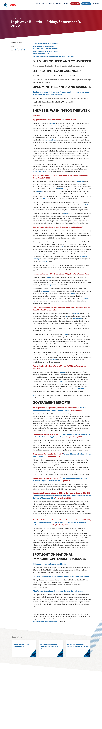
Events (58, 4)
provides (60, 242)
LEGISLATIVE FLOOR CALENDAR (43, 46)
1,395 (66, 334)
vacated (44, 261)
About (65, 4)
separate (49, 140)
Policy (44, 4)
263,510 (60, 189)
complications (86, 205)
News (51, 4)
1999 (61, 246)
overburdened (45, 291)
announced (80, 181)
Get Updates (75, 3)
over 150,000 (79, 389)
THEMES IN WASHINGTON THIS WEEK (45, 51)
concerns (54, 359)
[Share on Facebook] (12, 49)
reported (52, 285)
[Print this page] (25, 49)
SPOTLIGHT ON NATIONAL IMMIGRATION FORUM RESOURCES (53, 56)
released (53, 123)
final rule (81, 231)
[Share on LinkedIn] (18, 49)
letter (54, 140)
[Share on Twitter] (15, 49)
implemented (77, 318)
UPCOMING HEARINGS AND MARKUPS (45, 49)
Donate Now (86, 3)
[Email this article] (21, 49)
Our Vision (35, 4)
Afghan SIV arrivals (39, 171)
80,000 (45, 198)
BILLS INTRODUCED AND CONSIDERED (45, 44)
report (65, 213)
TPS (34, 395)
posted (62, 372)
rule (66, 316)
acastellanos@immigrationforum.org (45, 621)
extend (62, 382)
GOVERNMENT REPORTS (41, 54)
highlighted (39, 191)
